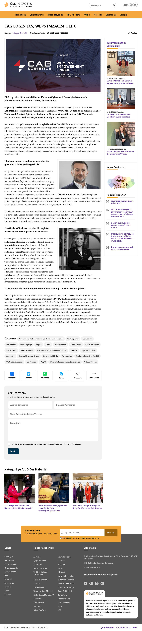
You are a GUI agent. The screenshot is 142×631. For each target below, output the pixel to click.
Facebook (12, 377)
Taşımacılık (67, 356)
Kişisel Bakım (39, 587)
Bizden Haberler (40, 568)
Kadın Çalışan (60, 344)
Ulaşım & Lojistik (20, 33)
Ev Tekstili (38, 564)
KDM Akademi (73, 15)
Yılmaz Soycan (90, 362)
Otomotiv (10, 356)
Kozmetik (37, 599)
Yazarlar (98, 15)
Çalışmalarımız (36, 15)
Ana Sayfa (8, 556)
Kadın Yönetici (27, 350)
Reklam (7, 594)
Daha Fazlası (94, 377)
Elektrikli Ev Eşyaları (66, 576)
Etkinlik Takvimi (64, 599)
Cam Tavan (87, 339)
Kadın (48, 344)
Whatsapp (45, 377)
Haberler (61, 564)
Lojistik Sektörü (88, 350)
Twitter (28, 377)
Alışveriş (37, 557)
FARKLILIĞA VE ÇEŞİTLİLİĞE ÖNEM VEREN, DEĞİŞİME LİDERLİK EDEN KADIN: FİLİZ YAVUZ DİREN (122, 237)
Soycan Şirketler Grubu (29, 356)
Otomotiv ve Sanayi (66, 587)
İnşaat (38, 344)
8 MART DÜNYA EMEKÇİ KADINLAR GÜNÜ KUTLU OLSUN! (121, 225)
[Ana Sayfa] (18, 6)
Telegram (78, 378)
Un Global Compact (14, 362)
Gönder (13, 451)
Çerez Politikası (107, 627)
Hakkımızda (20, 15)
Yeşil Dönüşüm (64, 602)
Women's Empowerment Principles (65, 362)
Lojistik (74, 350)
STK (59, 610)
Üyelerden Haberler (66, 579)
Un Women (31, 362)
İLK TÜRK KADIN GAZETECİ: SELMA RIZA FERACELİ (122, 248)
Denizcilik (37, 606)
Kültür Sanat (39, 602)
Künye (7, 591)
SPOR (60, 606)
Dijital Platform (40, 610)
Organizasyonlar (55, 15)
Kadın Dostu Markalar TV (44, 595)
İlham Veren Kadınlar (66, 583)
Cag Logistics (73, 339)
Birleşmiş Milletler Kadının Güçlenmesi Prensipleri (41, 339)
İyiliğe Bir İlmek (40, 560)
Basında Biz (111, 15)
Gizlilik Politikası (123, 627)
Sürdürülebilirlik (50, 356)
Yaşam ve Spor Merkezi (43, 591)
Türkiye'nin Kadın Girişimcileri (41, 573)
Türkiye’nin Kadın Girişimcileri (116, 44)
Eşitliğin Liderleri (40, 579)
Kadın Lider (11, 350)
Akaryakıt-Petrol (64, 557)
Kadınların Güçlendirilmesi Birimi (51, 350)
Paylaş (134, 33)
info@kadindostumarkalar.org (99, 563)
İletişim (123, 15)
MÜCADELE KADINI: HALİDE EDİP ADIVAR (122, 202)
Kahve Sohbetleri (65, 591)
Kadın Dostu (76, 344)
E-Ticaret (61, 572)
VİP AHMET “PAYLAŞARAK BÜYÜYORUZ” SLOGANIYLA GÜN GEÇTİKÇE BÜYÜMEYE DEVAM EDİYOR (122, 213)
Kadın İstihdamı (92, 344)
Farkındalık (11, 344)
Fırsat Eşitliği (26, 344)
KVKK (135, 627)
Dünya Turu (62, 595)
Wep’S (43, 362)
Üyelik (87, 15)
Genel (60, 568)
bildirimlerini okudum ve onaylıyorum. (80, 538)
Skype (61, 378)
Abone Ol (111, 533)
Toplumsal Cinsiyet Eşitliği (87, 356)
